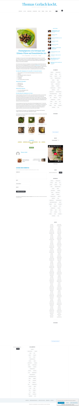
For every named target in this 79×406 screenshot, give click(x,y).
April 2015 (51, 300)
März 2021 (51, 256)
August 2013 (51, 313)
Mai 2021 (51, 254)
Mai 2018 (59, 276)
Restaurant (60, 95)
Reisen (47, 11)
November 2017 (59, 280)
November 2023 (51, 239)
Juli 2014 (59, 305)
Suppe (60, 101)
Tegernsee (55, 103)
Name (17, 180)
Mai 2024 (51, 235)
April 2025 (51, 229)
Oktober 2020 (59, 258)
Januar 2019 (59, 271)
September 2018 (59, 273)
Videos (50, 11)
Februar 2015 (52, 301)
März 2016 (59, 292)
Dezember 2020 (59, 257)
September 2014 (59, 304)
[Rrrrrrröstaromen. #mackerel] (60, 123)
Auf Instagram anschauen (55, 341)
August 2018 (51, 275)
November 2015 (59, 295)
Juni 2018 (51, 276)
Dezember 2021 (59, 249)
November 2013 (59, 310)
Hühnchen (58, 190)
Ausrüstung (29, 11)
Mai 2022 (51, 248)
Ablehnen (67, 402)
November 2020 (51, 258)
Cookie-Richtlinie (63, 404)
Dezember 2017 (51, 280)
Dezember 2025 (59, 225)
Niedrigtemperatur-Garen (53, 93)
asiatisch (52, 72)
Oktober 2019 (59, 266)
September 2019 (51, 267)
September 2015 (59, 296)
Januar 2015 (59, 301)
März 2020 (51, 263)
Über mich (52, 400)
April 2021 (59, 254)
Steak (56, 101)
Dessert (51, 76)
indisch (52, 192)
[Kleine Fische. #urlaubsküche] (50, 123)
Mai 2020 (51, 262)
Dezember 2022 (59, 244)
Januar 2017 (59, 286)
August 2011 (51, 315)
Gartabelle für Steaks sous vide (55, 51)
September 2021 (51, 252)
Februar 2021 (59, 256)
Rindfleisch (55, 97)
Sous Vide (59, 99)
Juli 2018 (59, 275)
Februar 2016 (52, 294)
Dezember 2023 (59, 238)
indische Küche (58, 192)
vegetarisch (60, 105)
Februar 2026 (59, 224)
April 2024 (59, 235)
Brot (60, 74)
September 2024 (51, 233)
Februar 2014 (52, 309)
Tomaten (50, 105)
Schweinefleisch (53, 99)
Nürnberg (50, 95)
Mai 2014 (59, 306)
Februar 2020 (59, 263)
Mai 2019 (59, 268)
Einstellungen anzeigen (74, 402)
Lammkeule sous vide (55, 41)
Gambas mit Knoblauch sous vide (57, 37)
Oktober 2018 (52, 273)
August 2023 (59, 239)
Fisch (60, 76)
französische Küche (57, 78)
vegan (55, 105)
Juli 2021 (51, 253)
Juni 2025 (51, 228)
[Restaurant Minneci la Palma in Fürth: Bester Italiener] (19, 160)
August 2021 (59, 252)
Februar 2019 (52, 271)
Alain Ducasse (37, 65)
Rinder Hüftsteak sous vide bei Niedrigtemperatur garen (55, 58)
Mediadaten (48, 400)
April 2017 (51, 285)
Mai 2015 (59, 299)
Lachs (58, 198)
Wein (58, 107)
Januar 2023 (51, 244)
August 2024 (59, 233)
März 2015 (59, 300)
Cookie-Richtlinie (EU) (41, 400)
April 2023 (59, 242)
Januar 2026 (51, 225)
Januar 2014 (59, 309)
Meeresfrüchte (52, 91)
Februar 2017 (52, 286)
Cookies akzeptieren (61, 402)
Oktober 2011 (59, 314)
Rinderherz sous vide (55, 44)
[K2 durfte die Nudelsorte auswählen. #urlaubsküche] (55, 117)
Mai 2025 (59, 228)
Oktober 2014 (52, 304)
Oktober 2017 (52, 281)
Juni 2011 (59, 315)
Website (17, 187)
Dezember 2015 (51, 295)
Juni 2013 (51, 314)
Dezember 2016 (51, 287)
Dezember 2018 (51, 272)
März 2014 (59, 308)
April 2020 (59, 262)
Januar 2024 (51, 238)
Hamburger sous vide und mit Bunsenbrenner (56, 48)
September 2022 (51, 247)
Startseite (20, 11)
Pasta (55, 95)
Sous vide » (55, 28)
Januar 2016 (59, 294)
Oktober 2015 (52, 296)
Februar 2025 (52, 230)
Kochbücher (35, 11)
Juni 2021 (59, 253)
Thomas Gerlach (27, 55)
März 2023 (51, 243)
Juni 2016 (51, 291)
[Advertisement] (39, 20)
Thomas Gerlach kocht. (39, 4)
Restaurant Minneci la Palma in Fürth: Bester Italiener (25, 160)
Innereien (53, 194)
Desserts (56, 76)
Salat (60, 97)
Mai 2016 (59, 291)
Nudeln (60, 93)
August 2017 (51, 282)
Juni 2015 (51, 299)
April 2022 (59, 248)
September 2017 (59, 281)
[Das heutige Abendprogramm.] (50, 128)
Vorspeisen (53, 107)
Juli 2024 (51, 234)
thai (60, 103)
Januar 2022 (51, 249)
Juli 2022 (59, 247)
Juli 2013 (59, 313)
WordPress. (36, 404)
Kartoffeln (53, 198)
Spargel (51, 101)
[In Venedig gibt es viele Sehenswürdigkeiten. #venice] (60, 117)
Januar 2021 (51, 257)
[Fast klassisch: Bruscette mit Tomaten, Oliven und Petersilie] (55, 128)
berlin (56, 74)
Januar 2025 (59, 230)
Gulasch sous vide (54, 34)
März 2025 (59, 229)
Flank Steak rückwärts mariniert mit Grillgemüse (56, 63)
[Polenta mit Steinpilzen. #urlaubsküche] (55, 123)
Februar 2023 (59, 243)
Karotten (59, 196)
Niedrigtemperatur (58, 91)
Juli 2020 (51, 261)
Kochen (24, 11)
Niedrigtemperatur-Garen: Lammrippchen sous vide (56, 31)
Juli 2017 (59, 282)
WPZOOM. (48, 404)
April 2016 (51, 292)
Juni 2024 (59, 234)
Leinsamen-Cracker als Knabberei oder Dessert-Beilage (36, 160)
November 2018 (59, 272)
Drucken (32, 147)
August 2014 (51, 305)
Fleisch (51, 78)
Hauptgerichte (53, 190)
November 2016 (59, 287)
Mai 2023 (51, 242)
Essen (39, 11)
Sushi (51, 103)
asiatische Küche (58, 72)
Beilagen (51, 74)
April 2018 (51, 277)
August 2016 (51, 290)
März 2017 (59, 285)
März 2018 (59, 277)
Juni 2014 (51, 306)
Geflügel (53, 188)
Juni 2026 (51, 224)
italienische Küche (53, 196)
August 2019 (59, 267)
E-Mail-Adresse (18, 183)
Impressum (73, 404)
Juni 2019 (51, 268)
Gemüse (58, 188)
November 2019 (51, 266)
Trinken (43, 11)
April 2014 (51, 308)
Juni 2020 (59, 261)
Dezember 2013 (51, 310)
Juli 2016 (59, 290)
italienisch (57, 194)
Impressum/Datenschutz (68, 404)
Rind (50, 97)
